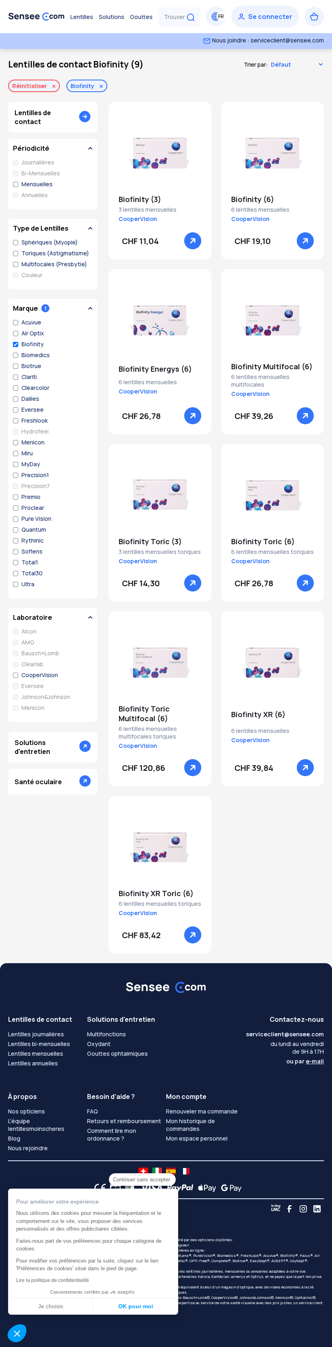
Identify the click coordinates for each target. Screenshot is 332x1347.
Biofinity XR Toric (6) (156, 893)
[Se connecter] (265, 16)
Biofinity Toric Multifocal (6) (144, 713)
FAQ (92, 1111)
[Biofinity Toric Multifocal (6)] (160, 662)
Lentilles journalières (36, 1034)
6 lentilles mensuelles (260, 209)
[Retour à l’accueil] (36, 16)
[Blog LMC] (276, 1209)
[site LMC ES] (171, 1171)
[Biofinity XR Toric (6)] (160, 847)
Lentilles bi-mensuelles (39, 1044)
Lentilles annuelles (33, 1063)
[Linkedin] (317, 1209)
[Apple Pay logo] (205, 1188)
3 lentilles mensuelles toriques (160, 552)
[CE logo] (98, 1188)
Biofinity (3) (140, 199)
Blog (14, 1138)
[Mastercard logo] (128, 1188)
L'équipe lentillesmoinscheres (36, 1124)
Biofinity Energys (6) (155, 369)
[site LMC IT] (157, 1171)
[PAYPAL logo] (178, 1188)
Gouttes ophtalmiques (117, 1053)
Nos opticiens (26, 1111)
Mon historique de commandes (190, 1124)
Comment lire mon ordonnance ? (111, 1134)
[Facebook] (289, 1209)
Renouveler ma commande (202, 1111)
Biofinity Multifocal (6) (272, 366)
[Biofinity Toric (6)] (272, 495)
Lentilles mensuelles (35, 1053)
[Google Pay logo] (229, 1188)
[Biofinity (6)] (272, 153)
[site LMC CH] (143, 1171)
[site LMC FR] (184, 1171)
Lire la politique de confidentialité (52, 1280)
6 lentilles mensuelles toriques (272, 552)
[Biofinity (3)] (160, 153)
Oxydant (99, 1044)
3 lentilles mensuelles (148, 209)
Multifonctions (106, 1034)
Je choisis (50, 1306)
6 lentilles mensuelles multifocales (260, 380)
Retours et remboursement (124, 1121)
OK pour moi (135, 1306)
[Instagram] (303, 1209)
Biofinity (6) (252, 199)
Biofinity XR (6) (258, 714)
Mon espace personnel (197, 1138)
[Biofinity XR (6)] (272, 662)
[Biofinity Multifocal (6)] (272, 320)
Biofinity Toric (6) (263, 541)
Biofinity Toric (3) (150, 541)
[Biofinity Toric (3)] (160, 495)
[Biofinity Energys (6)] (160, 320)
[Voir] (192, 240)
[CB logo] (113, 1188)
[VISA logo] (149, 1188)
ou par (305, 1061)
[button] (17, 1333)
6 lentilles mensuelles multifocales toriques (148, 732)
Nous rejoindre (28, 1148)
